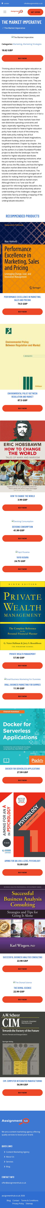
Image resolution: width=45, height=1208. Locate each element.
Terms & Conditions (29, 1200)
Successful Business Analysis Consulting (22, 957)
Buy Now (22, 58)
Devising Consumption (22, 526)
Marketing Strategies (32, 44)
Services (9, 1161)
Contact (16, 1200)
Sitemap (29, 1203)
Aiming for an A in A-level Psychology (22, 860)
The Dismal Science (22, 987)
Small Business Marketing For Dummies (22, 684)
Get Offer (35, 12)
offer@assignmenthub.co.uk (33, 3)
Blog (8, 1166)
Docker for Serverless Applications (22, 768)
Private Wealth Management (22, 653)
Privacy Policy (18, 1203)
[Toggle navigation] (5, 12)
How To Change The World (22, 496)
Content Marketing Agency (17, 1152)
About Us (10, 1156)
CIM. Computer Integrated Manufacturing (22, 1080)
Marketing (17, 44)
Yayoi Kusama (22, 557)
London (6, 3)
